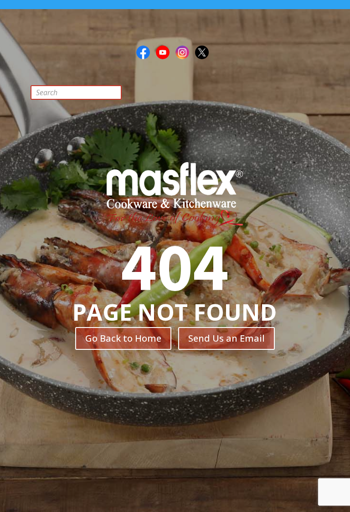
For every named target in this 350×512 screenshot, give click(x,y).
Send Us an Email (226, 338)
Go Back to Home (123, 338)
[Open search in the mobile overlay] (83, 92)
